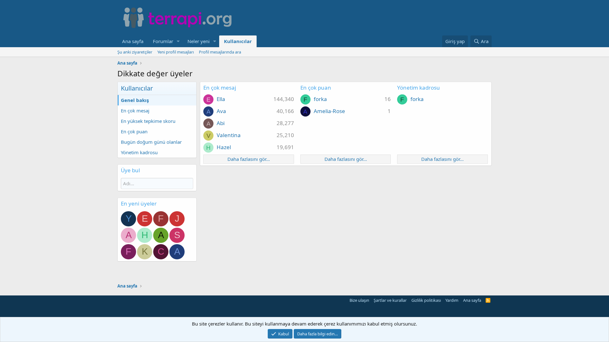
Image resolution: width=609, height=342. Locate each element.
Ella (221, 99)
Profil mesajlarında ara (220, 52)
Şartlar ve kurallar (390, 300)
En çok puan (134, 131)
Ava (221, 111)
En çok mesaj (135, 110)
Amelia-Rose (329, 111)
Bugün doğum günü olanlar (151, 142)
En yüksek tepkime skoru (148, 121)
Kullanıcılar (238, 41)
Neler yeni (198, 41)
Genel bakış (135, 100)
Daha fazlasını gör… (248, 159)
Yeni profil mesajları (175, 52)
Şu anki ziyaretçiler (134, 52)
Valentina (229, 135)
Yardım (451, 300)
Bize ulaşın (359, 300)
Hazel (224, 147)
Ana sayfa (132, 41)
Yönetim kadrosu (139, 152)
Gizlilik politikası (426, 300)
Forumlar (163, 41)
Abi (221, 123)
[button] (178, 41)
